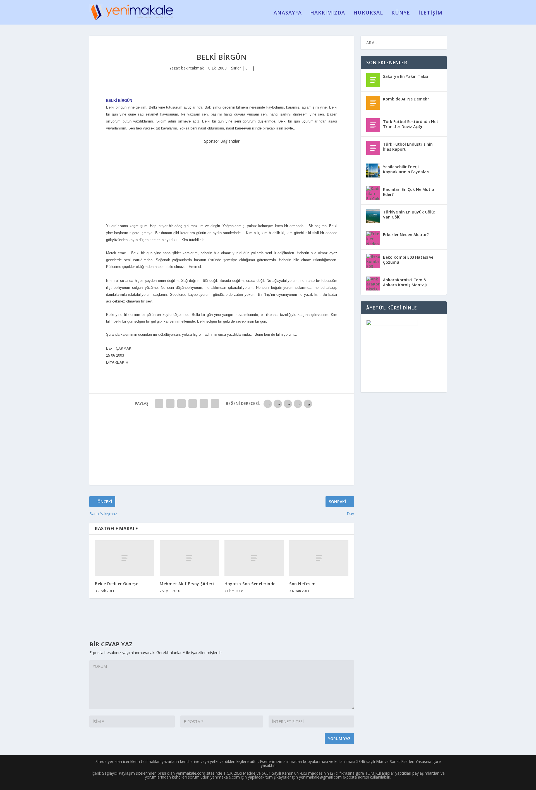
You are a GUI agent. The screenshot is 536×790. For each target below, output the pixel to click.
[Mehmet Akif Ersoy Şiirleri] (189, 558)
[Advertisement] (222, 179)
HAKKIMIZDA (327, 13)
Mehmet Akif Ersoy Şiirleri (187, 583)
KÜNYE (400, 13)
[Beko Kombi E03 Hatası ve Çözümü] (373, 261)
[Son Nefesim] (318, 558)
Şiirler (236, 68)
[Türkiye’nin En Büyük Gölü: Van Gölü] (373, 216)
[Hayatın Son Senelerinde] (254, 558)
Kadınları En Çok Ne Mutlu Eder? (408, 192)
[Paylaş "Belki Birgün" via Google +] (181, 403)
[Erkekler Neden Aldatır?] (373, 238)
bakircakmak (192, 68)
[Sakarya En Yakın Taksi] (373, 80)
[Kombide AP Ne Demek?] (373, 103)
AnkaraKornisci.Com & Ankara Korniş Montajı (405, 282)
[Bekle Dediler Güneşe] (124, 558)
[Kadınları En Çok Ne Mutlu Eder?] (373, 193)
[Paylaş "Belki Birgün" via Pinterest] (203, 403)
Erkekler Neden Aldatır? (406, 234)
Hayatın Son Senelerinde (250, 583)
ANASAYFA (288, 13)
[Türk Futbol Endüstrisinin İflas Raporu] (373, 148)
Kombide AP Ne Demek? (406, 99)
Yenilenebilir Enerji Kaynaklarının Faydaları (406, 169)
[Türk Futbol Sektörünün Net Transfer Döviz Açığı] (373, 125)
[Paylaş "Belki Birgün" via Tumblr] (192, 403)
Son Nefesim (302, 583)
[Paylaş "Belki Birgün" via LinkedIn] (215, 403)
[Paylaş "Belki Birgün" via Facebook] (159, 403)
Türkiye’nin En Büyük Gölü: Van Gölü (409, 214)
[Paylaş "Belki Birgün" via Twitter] (170, 403)
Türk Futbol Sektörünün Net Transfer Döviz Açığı (410, 124)
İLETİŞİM (430, 13)
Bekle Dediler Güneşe (116, 583)
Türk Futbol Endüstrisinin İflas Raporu (408, 146)
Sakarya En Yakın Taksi (405, 76)
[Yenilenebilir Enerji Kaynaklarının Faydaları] (373, 170)
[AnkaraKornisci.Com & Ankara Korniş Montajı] (373, 283)
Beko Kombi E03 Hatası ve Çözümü (408, 259)
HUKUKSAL (368, 13)
